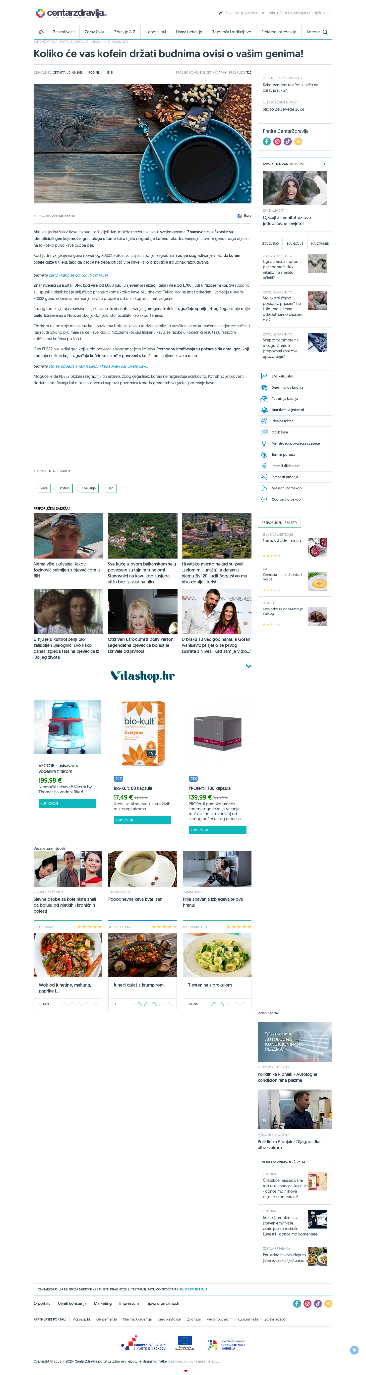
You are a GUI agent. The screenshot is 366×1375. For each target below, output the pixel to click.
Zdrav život (94, 32)
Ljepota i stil (156, 32)
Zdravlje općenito (48, 892)
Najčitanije (320, 243)
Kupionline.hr (248, 1319)
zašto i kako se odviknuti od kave (78, 275)
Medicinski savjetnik (273, 1067)
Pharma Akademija (137, 1319)
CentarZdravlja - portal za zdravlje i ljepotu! (68, 42)
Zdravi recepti (275, 1319)
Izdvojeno (270, 243)
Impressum (129, 1303)
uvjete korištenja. (193, 1289)
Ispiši (109, 72)
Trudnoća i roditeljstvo (231, 32)
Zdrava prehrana (276, 1248)
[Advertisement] (142, 430)
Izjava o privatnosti (162, 1303)
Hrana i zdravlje (189, 32)
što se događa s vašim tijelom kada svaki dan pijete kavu (98, 366)
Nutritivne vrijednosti (288, 410)
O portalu (42, 1303)
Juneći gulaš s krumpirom (139, 985)
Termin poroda (283, 454)
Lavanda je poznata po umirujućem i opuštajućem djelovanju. (279, 12)
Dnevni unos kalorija (287, 387)
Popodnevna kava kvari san (135, 899)
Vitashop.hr (81, 1319)
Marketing (103, 1303)
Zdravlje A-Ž (124, 32)
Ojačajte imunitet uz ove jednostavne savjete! (287, 220)
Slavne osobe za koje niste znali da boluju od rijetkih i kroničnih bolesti (65, 905)
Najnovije (295, 243)
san (111, 488)
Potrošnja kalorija (285, 398)
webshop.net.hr (219, 1319)
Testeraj (269, 1174)
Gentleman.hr (106, 1319)
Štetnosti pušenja (285, 477)
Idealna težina (282, 421)
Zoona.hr (194, 1319)
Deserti (268, 603)
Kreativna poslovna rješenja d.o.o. (194, 1361)
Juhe (266, 569)
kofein (65, 488)
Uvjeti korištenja (72, 1303)
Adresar (313, 32)
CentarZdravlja (71, 13)
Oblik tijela (280, 432)
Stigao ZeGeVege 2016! (283, 109)
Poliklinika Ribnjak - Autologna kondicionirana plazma (287, 1077)
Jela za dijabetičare (278, 534)
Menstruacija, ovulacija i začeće (296, 443)
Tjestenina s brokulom (210, 985)
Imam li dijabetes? (286, 466)
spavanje (89, 488)
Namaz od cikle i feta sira (282, 540)
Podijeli (94, 72)
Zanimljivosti (63, 32)
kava (44, 488)
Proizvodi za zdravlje (278, 32)
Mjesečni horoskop (287, 488)
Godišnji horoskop (286, 499)
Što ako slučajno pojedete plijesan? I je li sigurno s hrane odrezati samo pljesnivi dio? (283, 308)
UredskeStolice (169, 1319)
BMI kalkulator (283, 376)
